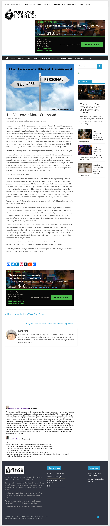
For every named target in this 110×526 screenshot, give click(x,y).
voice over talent (23, 121)
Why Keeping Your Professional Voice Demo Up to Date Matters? (89, 108)
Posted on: (14, 118)
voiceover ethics (41, 121)
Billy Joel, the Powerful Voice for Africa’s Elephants (50, 323)
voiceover (32, 121)
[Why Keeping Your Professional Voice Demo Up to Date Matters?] (91, 86)
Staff (88, 4)
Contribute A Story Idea (52, 4)
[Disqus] (40, 376)
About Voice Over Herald (33, 4)
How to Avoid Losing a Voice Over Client (24, 314)
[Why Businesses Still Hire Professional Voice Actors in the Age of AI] (85, 130)
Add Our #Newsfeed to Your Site (73, 4)
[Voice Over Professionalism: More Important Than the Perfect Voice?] (85, 164)
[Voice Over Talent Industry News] (20, 10)
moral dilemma (13, 121)
